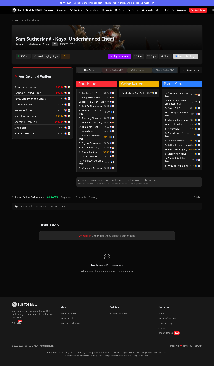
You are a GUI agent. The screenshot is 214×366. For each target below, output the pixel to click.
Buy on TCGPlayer (187, 56)
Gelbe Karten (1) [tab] (139, 70)
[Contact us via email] (13, 322)
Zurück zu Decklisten (27, 20)
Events (109, 10)
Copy (153, 56)
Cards (121, 10)
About (161, 313)
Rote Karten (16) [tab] (114, 70)
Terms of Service (167, 318)
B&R (167, 10)
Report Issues (168, 332)
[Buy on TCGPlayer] (65, 87)
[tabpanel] (139, 126)
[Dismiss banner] (153, 2)
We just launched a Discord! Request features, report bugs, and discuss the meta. (106, 2)
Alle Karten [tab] (89, 70)
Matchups (94, 10)
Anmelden (85, 236)
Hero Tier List (68, 318)
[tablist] (127, 70)
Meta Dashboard (69, 313)
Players (135, 10)
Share (167, 56)
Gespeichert (182, 10)
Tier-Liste (78, 10)
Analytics (191, 70)
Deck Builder (200, 10)
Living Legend (152, 10)
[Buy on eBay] (69, 87)
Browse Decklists (118, 313)
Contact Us (164, 328)
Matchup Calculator (71, 323)
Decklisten (61, 10)
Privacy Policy (165, 323)
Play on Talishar (121, 56)
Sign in (18, 206)
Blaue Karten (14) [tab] (165, 70)
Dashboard (48, 10)
